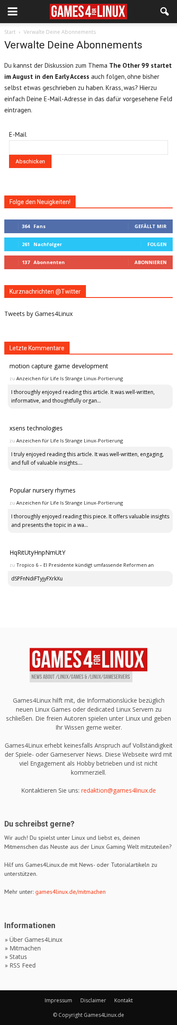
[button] (165, 11)
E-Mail (18, 134)
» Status (16, 957)
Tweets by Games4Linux (38, 314)
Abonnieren (150, 262)
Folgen (157, 244)
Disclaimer (93, 1000)
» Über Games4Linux (33, 939)
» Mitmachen (23, 948)
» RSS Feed (20, 965)
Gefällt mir (150, 226)
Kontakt (123, 1000)
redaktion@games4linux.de (118, 790)
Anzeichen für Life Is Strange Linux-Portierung (69, 378)
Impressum (58, 1000)
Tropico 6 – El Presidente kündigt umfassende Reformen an (85, 565)
